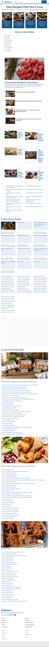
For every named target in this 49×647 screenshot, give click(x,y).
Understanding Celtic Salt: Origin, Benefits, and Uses (13, 416)
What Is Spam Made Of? (7, 592)
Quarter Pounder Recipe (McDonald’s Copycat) (6, 304)
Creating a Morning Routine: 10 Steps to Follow (12, 400)
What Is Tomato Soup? (7, 585)
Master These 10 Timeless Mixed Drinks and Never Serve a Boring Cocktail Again (19, 393)
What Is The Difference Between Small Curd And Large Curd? (15, 471)
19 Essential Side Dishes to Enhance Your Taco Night (42, 23)
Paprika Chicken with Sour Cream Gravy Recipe (39, 284)
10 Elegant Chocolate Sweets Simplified (20, 174)
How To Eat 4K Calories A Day (8, 502)
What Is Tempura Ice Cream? (8, 573)
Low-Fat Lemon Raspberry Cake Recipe (8, 305)
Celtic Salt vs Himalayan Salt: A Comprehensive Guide (13, 414)
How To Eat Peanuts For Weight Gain (10, 508)
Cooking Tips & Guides (29, 624)
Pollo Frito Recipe (21, 286)
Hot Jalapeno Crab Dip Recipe (23, 279)
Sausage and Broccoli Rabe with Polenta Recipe (41, 278)
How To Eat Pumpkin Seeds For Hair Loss (11, 515)
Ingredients (4, 620)
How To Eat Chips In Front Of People (10, 509)
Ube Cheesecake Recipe (6, 278)
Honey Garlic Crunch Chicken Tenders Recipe (7, 312)
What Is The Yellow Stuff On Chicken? (10, 571)
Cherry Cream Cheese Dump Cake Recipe (7, 280)
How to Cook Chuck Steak (7, 402)
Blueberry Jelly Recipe (5, 288)
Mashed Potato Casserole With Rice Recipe (24, 291)
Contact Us (27, 630)
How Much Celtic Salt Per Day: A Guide (10, 409)
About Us (3, 630)
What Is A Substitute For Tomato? (9, 574)
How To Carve (8, 44)
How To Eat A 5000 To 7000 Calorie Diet (10, 511)
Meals (3, 618)
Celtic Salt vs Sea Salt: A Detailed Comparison (12, 413)
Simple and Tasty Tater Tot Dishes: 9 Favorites (7, 23)
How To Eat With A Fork (7, 499)
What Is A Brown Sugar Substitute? (9, 476)
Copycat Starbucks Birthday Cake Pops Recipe (8, 284)
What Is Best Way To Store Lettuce (9, 553)
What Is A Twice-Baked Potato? (9, 580)
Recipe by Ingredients (29, 622)
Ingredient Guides (28, 626)
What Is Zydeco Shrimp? (7, 590)
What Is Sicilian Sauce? (7, 567)
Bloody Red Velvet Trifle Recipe (8, 290)
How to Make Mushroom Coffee (9, 407)
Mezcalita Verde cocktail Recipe (40, 288)
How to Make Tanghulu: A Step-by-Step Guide (12, 432)
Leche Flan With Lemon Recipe (40, 279)
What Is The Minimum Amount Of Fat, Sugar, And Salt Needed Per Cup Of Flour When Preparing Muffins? (23, 480)
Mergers (3, 634)
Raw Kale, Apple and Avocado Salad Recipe (7, 292)
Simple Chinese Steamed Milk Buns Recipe (40, 287)
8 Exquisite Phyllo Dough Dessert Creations (41, 136)
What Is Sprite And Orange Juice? (9, 562)
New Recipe (27, 620)
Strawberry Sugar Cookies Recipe (24, 292)
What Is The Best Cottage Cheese (9, 474)
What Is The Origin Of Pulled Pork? (9, 564)
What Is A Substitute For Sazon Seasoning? (11, 587)
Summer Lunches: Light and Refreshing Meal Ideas (13, 434)
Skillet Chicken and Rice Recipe (7, 299)
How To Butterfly (8, 40)
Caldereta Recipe (4, 308)
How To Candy (8, 42)
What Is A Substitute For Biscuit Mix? (10, 599)
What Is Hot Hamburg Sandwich (9, 487)
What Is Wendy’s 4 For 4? (7, 560)
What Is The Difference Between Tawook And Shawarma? (14, 555)
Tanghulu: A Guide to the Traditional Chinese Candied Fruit (15, 601)
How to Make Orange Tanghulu (9, 421)
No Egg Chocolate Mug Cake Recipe (23, 285)
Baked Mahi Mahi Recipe (22, 281)
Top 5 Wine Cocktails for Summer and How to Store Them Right (16, 390)
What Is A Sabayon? (6, 566)
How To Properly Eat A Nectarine (9, 513)
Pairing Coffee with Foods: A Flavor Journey (11, 406)
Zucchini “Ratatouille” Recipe (23, 283)
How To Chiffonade (9, 47)
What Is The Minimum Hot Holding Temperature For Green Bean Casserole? (18, 483)
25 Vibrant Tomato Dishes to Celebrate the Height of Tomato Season (41, 155)
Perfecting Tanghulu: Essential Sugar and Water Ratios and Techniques (17, 427)
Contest (26, 632)
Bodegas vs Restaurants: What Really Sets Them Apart (14, 388)
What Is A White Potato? (7, 557)
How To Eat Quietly (6, 504)
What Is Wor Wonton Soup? (8, 578)
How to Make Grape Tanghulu (8, 430)
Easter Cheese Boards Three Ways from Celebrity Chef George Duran (17, 497)
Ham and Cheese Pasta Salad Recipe (7, 287)
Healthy (26, 618)
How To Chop (7, 49)
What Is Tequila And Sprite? (8, 469)
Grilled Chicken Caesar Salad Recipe (40, 285)
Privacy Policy (4, 638)
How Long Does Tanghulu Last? (9, 425)
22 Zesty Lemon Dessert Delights (20, 152)
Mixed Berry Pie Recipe (22, 288)
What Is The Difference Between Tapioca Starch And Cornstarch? (16, 478)
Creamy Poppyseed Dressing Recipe (7, 285)
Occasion (4, 622)
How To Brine (7, 39)
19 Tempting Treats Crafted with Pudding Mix (41, 175)
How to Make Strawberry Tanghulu (9, 428)
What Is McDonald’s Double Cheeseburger (11, 488)
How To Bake (7, 35)
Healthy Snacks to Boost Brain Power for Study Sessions (14, 397)
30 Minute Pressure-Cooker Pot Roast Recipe (40, 292)
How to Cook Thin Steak (7, 404)
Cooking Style (5, 626)
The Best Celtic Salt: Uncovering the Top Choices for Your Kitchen (16, 411)
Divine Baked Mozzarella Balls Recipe (40, 282)
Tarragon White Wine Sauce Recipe (7, 282)
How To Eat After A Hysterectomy (9, 516)
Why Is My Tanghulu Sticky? (8, 420)
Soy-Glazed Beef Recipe (39, 276)
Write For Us (4, 632)
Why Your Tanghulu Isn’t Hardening (9, 418)
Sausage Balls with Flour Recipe (8, 296)
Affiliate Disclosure (28, 634)
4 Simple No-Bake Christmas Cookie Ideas (30, 23)
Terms (26, 636)
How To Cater (7, 45)
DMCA (3, 636)
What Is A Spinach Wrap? (7, 559)
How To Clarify (8, 51)
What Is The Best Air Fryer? (8, 490)
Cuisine (3, 624)
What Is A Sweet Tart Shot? (8, 594)
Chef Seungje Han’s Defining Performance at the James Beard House (17, 392)
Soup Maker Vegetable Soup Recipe (7, 277)
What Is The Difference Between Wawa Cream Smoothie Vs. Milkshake (17, 492)
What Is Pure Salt (5, 581)
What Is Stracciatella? (6, 597)
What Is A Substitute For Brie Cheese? (10, 576)
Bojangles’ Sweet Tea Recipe (40, 290)
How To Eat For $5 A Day (7, 518)
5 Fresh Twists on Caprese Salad (20, 135)
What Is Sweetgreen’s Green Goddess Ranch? (12, 494)
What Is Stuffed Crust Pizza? (8, 595)
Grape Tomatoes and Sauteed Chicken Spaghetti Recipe (7, 298)
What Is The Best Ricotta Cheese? (9, 473)
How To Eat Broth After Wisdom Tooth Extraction (12, 552)
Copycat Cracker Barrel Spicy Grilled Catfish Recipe (23, 277)
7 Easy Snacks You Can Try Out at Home (11, 395)
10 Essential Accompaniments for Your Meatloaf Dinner (19, 24)
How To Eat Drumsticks (7, 506)
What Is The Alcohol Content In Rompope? (11, 588)
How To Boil (7, 37)
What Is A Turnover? (6, 569)
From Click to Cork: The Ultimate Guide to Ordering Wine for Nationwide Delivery (20, 385)
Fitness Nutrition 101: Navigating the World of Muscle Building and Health (18, 399)
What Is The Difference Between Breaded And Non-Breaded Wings (16, 495)
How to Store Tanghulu (7, 423)
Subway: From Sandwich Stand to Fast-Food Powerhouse (14, 386)
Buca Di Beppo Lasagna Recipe (7, 301)
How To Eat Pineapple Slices (8, 501)
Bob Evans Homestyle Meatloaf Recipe (8, 311)
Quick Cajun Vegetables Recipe (7, 306)
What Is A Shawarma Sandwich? (9, 481)
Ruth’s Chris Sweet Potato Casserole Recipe (22, 278)
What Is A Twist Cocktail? (7, 583)
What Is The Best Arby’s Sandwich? (9, 485)
